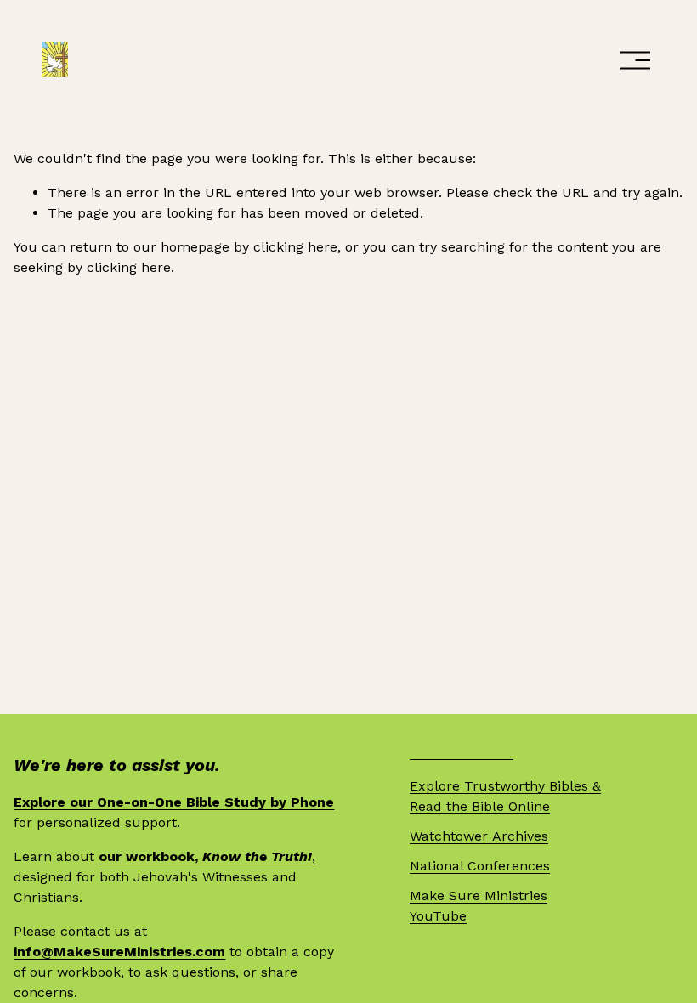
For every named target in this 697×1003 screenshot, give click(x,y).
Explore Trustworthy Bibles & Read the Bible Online (505, 796)
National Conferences (480, 866)
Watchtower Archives (479, 836)
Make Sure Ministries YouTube (478, 905)
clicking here (295, 247)
